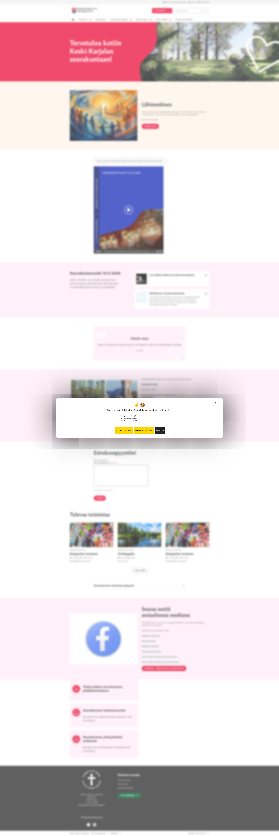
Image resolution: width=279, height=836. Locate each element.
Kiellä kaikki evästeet (144, 430)
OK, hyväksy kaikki (124, 430)
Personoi (160, 430)
